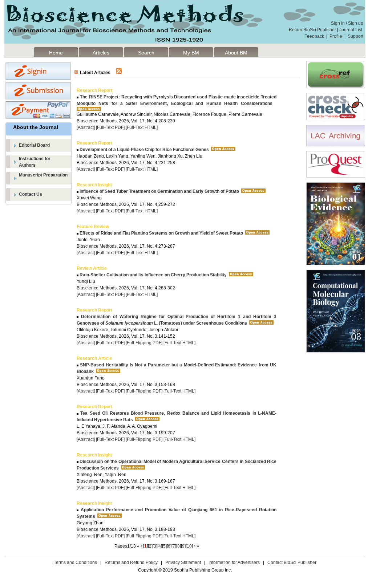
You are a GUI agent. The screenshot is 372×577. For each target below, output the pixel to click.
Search (146, 53)
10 (189, 546)
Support (355, 36)
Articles (101, 53)
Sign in (338, 23)
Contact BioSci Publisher (291, 562)
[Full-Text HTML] (142, 127)
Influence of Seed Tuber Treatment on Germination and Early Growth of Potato (158, 191)
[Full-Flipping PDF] (144, 342)
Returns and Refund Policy (131, 562)
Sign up (355, 23)
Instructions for (34, 162)
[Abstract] (86, 127)
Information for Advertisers (234, 562)
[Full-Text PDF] (110, 127)
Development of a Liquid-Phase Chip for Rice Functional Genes (143, 149)
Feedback (314, 36)
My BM (191, 53)
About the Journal (35, 127)
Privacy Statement (183, 562)
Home (56, 53)
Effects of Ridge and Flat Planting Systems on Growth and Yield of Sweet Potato (160, 233)
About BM (236, 53)
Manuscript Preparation (43, 175)
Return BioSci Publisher (312, 29)
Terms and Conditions (75, 562)
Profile (335, 36)
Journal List (351, 29)
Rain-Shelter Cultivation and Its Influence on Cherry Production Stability (152, 274)
